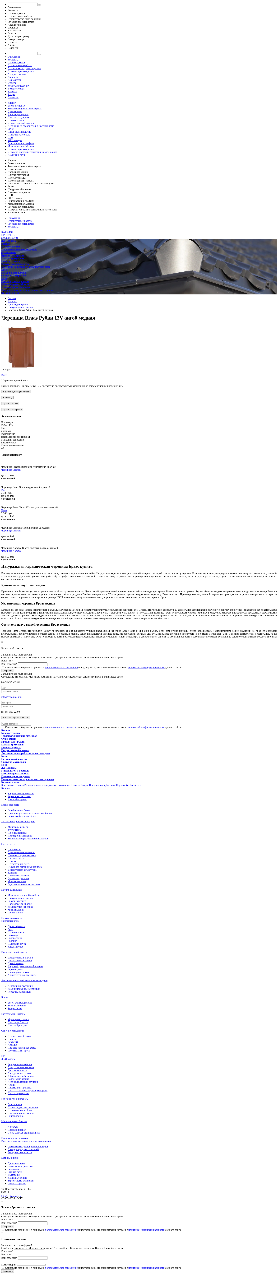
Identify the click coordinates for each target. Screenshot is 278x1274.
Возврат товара (16, 88)
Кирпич (12, 102)
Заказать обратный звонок (15, 717)
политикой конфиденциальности (146, 667)
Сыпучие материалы (19, 134)
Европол (12, 940)
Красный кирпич (17, 799)
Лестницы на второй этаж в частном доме (31, 126)
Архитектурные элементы (22, 975)
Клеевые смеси (16, 858)
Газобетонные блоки (19, 810)
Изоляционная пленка (20, 835)
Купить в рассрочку (18, 85)
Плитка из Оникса (18, 1022)
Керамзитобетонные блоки (22, 816)
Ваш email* (7, 1254)
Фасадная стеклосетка (20, 1152)
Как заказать (14, 80)
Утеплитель (14, 829)
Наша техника (97, 785)
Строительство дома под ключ (24, 68)
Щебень (12, 1039)
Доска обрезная (16, 926)
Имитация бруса (17, 943)
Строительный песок (19, 1036)
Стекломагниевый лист (21, 1110)
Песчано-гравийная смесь (22, 1047)
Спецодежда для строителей (23, 1149)
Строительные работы (20, 65)
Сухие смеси (15, 111)
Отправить (8, 671)
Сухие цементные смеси (21, 852)
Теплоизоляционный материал (25, 108)
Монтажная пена (17, 881)
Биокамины (14, 1169)
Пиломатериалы (17, 120)
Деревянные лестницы (20, 986)
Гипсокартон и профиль (21, 143)
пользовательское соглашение (61, 667)
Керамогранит (15, 969)
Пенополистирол (17, 832)
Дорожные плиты (17, 1070)
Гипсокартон (15, 1104)
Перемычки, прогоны (20, 1087)
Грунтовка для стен (18, 878)
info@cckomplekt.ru (11, 697)
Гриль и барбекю (17, 1183)
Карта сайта (122, 785)
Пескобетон (14, 849)
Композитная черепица (20, 906)
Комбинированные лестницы (24, 988)
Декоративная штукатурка (22, 869)
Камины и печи (16, 154)
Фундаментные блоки (20, 1064)
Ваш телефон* (9, 664)
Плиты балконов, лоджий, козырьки (27, 1090)
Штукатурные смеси (19, 864)
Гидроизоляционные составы (24, 884)
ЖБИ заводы (15, 140)
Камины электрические (21, 1166)
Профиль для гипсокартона (23, 1107)
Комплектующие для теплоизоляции (28, 838)
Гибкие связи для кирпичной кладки (28, 1146)
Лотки (11, 1084)
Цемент (12, 861)
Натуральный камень (19, 131)
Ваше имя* (7, 660)
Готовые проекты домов (21, 71)
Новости (12, 91)
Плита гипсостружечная (21, 1113)
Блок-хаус (13, 935)
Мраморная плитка (18, 1019)
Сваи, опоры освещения (21, 1067)
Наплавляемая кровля (20, 903)
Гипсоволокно (15, 1116)
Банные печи (15, 1172)
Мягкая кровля (16, 909)
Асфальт (12, 1044)
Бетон (11, 128)
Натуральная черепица (20, 898)
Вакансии (13, 97)
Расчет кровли (15, 912)
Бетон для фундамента (20, 1002)
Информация (49, 785)
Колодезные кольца (18, 1079)
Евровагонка (15, 938)
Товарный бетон (17, 1005)
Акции (11, 94)
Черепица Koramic (11, 550)
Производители (16, 62)
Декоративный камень (20, 960)
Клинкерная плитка (18, 972)
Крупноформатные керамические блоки (30, 813)
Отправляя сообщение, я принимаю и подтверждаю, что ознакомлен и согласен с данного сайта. (93, 667)
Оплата (12, 82)
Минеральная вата (18, 827)
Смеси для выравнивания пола (25, 866)
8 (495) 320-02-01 (10, 682)
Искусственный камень (21, 123)
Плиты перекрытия (18, 1093)
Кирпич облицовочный (21, 793)
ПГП (10, 137)
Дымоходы (14, 1174)
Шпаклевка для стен (19, 875)
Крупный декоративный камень (25, 966)
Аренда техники (17, 74)
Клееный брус (15, 946)
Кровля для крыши (18, 114)
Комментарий (8, 1264)
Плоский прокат (17, 1129)
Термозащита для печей (21, 1180)
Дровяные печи (16, 1163)
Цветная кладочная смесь (22, 855)
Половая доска (16, 932)
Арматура (13, 1126)
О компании (14, 56)
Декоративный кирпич (20, 957)
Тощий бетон (15, 1008)
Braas (4, 375)
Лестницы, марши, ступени (23, 1081)
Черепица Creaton (11, 469)
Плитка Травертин (18, 1025)
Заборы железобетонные (21, 1076)
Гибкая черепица (17, 901)
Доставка (13, 77)
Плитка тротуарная (18, 117)
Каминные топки (17, 1177)
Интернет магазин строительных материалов (32, 152)
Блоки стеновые (16, 105)
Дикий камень (15, 963)
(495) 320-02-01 (9, 238)
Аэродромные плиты (19, 1073)
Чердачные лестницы (19, 991)
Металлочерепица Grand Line (24, 895)
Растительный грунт (19, 1050)
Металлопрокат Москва (21, 146)
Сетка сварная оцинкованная (24, 1132)
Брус (10, 929)
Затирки (12, 872)
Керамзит (13, 1042)
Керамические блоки (19, 796)
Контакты (13, 59)
